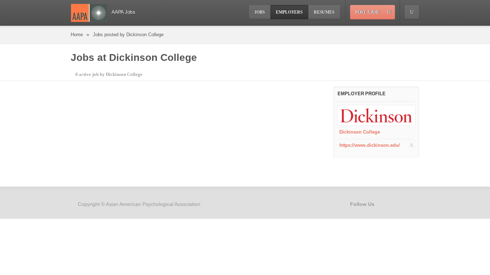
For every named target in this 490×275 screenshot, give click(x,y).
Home (77, 34)
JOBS (259, 12)
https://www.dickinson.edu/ (369, 145)
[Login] (412, 12)
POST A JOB (367, 12)
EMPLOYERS (289, 12)
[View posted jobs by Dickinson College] (376, 115)
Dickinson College (359, 132)
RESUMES (324, 12)
